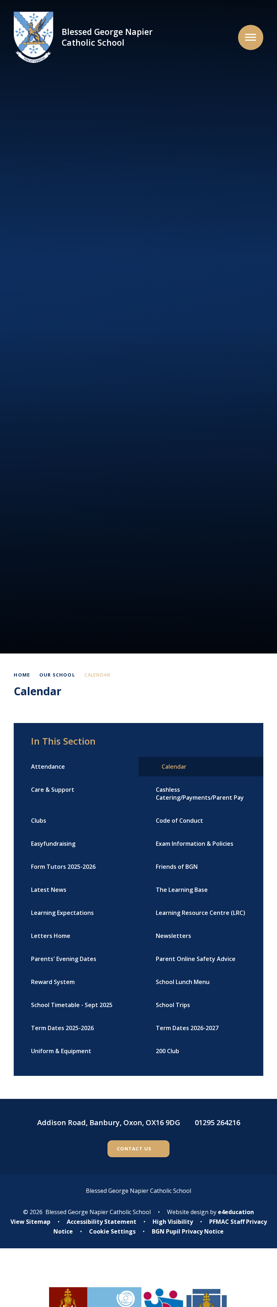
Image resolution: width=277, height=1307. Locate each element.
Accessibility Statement (101, 1222)
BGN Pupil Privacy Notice (188, 1231)
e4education (236, 1212)
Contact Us (134, 1148)
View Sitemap (30, 1222)
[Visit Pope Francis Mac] (138, 1273)
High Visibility (173, 1222)
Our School (57, 675)
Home (22, 675)
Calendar (97, 675)
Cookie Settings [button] (112, 1231)
